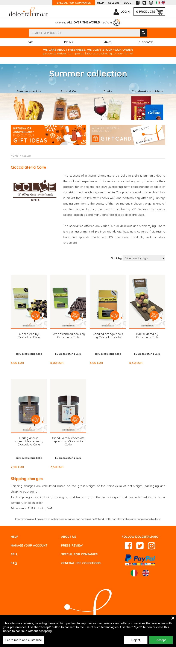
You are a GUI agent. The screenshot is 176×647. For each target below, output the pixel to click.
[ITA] (158, 3)
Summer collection (88, 73)
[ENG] (163, 3)
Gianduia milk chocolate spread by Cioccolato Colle (68, 441)
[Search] (143, 33)
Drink (68, 42)
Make (107, 42)
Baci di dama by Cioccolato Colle (147, 335)
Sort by (116, 258)
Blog (128, 2)
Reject (135, 640)
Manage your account (29, 545)
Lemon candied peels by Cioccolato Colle (68, 335)
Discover (145, 42)
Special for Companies (74, 2)
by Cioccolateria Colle (29, 354)
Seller (26, 155)
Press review (72, 545)
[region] (88, 631)
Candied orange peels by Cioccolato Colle (108, 335)
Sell (14, 554)
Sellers (114, 2)
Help (100, 2)
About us (68, 537)
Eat (30, 42)
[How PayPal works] (140, 559)
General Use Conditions (81, 563)
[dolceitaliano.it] (28, 11)
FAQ (14, 563)
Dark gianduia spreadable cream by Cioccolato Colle (28, 441)
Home (14, 155)
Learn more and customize (23, 640)
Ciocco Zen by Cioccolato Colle (29, 335)
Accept (161, 640)
